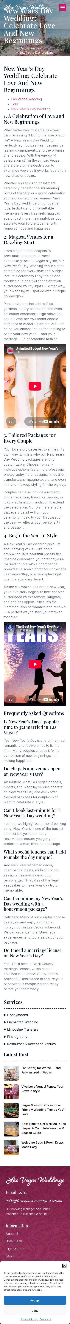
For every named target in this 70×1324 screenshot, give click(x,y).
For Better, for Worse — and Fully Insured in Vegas (41, 1070)
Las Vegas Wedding (26, 99)
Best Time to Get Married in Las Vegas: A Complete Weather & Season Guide (43, 1128)
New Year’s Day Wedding (31, 109)
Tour (14, 104)
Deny (35, 1310)
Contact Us (45, 1319)
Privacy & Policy (29, 1319)
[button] (64, 1266)
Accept (35, 1300)
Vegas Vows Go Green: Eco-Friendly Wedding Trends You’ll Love (43, 1109)
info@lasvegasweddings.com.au (34, 1200)
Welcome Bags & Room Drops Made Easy (42, 1145)
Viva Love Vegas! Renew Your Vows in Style (42, 1089)
